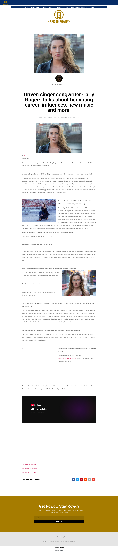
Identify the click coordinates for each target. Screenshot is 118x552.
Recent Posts (76, 117)
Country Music (35, 7)
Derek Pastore (28, 156)
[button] (115, 2)
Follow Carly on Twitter (29, 472)
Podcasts (58, 7)
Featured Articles (65, 117)
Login (92, 7)
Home (26, 7)
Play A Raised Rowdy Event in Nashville (76, 7)
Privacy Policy (59, 550)
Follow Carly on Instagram (30, 468)
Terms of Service (59, 547)
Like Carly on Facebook (29, 464)
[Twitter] (57, 537)
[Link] (64, 537)
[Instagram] (60, 537)
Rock (44, 7)
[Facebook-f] (54, 537)
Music (70, 117)
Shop (50, 7)
